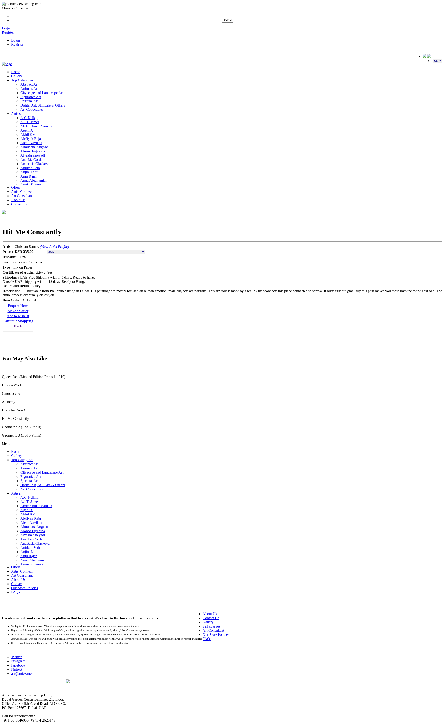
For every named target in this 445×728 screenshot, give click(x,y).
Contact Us (211, 618)
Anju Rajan (28, 176)
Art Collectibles (31, 109)
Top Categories (23, 80)
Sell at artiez (211, 626)
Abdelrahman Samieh (36, 126)
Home (15, 72)
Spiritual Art (29, 101)
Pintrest (16, 669)
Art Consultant (22, 196)
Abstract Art (29, 84)
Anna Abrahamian (33, 180)
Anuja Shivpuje (31, 185)
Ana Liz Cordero (32, 160)
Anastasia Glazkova (35, 164)
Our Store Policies (24, 588)
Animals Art (29, 89)
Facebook (18, 665)
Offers (15, 187)
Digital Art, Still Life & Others (42, 105)
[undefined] (4, 212)
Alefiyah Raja (30, 139)
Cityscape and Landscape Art (41, 93)
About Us (18, 200)
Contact (16, 584)
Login (15, 40)
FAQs (15, 592)
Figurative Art (30, 97)
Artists (16, 114)
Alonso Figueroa (32, 151)
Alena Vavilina (31, 143)
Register (17, 44)
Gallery (16, 76)
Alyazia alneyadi (32, 155)
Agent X (26, 130)
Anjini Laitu (29, 172)
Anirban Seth (30, 168)
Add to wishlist (18, 316)
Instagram (18, 661)
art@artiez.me (21, 674)
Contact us (19, 204)
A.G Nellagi (29, 118)
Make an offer (18, 311)
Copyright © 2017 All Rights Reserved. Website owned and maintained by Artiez (254, 686)
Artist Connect (21, 192)
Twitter (16, 657)
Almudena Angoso (34, 147)
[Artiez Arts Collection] (7, 64)
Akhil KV (27, 134)
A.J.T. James (29, 122)
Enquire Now (18, 306)
